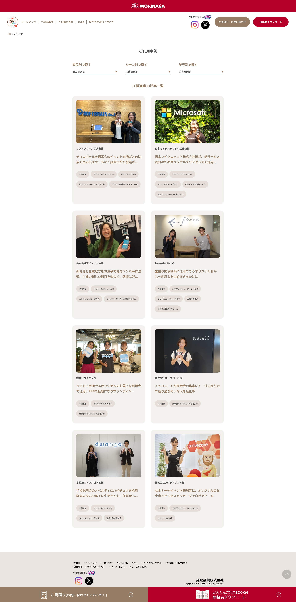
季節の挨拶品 (192, 299)
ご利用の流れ (65, 22)
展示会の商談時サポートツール (125, 184)
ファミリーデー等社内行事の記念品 (121, 299)
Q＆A (81, 22)
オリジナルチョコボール (104, 174)
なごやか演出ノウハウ (101, 22)
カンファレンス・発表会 (168, 184)
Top (9, 33)
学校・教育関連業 (114, 518)
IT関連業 (82, 174)
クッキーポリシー (118, 566)
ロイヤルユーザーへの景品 (169, 299)
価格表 (77, 562)
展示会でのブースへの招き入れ (92, 184)
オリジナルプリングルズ (182, 174)
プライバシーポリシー (96, 566)
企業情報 (78, 566)
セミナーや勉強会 (165, 518)
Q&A (136, 562)
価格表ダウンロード (271, 22)
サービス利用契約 (139, 566)
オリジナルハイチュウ (103, 403)
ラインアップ (28, 22)
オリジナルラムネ (128, 174)
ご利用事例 (47, 22)
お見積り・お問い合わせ (232, 22)
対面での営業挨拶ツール (195, 184)
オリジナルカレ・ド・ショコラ (185, 289)
